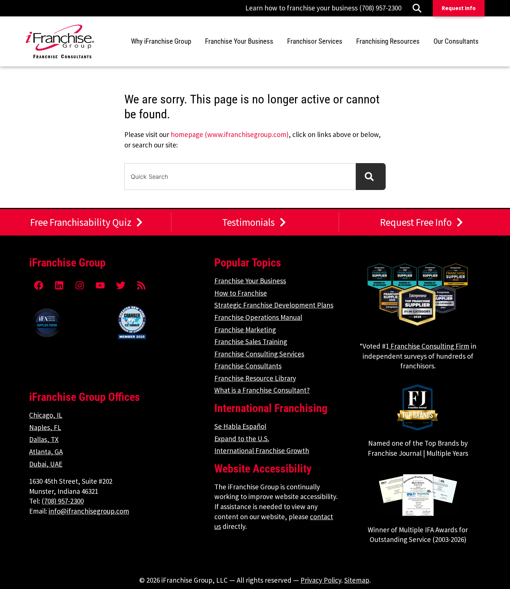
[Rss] (141, 285)
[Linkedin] (59, 285)
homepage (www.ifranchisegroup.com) (230, 134)
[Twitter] (120, 285)
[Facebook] (38, 285)
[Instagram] (79, 285)
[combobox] (240, 176)
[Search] (371, 176)
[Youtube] (100, 285)
